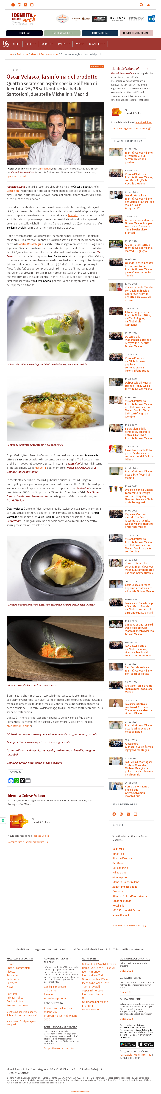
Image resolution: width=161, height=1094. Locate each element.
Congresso (24, 33)
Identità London (92, 971)
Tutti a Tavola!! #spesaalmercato (92, 988)
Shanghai (88, 1005)
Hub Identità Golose (62, 33)
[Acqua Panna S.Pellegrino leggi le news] (44, 18)
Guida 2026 (126, 970)
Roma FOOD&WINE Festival (98, 967)
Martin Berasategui (30, 244)
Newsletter (96, 44)
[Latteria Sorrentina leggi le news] (136, 18)
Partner (63, 44)
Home (10, 54)
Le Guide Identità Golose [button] (135, 33)
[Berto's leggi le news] (99, 18)
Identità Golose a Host (95, 983)
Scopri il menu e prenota (59, 1048)
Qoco (85, 998)
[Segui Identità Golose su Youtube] (32, 4)
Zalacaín (73, 215)
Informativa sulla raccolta (80, 1091)
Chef (15, 44)
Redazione (13, 979)
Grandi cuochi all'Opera (96, 979)
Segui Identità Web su (125, 804)
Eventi (79, 44)
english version (97, 66)
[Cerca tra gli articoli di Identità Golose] (142, 4)
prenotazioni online (18, 176)
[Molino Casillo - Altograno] (62, 18)
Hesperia (40, 467)
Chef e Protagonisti (18, 967)
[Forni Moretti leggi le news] (81, 18)
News (10, 986)
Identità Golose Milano (44, 54)
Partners (12, 983)
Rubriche (46, 44)
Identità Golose (41, 835)
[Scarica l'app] (128, 1044)
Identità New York (93, 975)
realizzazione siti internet (135, 1054)
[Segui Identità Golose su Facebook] (13, 4)
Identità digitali (100, 33)
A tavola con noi (91, 1009)
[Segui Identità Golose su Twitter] (26, 4)
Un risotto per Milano (95, 1001)
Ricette (29, 44)
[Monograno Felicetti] (118, 18)
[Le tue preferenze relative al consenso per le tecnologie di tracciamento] (3, 821)
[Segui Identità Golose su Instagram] (19, 4)
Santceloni (45, 168)
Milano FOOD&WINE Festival (99, 964)
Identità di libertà (92, 994)
